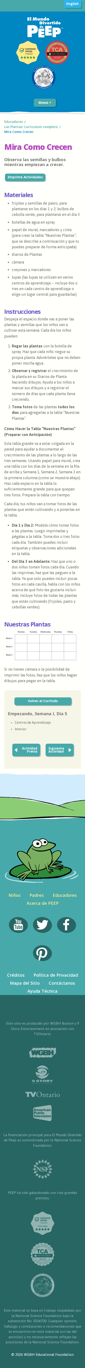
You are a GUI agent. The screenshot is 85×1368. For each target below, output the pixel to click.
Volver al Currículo (43, 701)
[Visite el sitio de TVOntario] (43, 1094)
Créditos (16, 975)
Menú (43, 102)
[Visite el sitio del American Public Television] (42, 1113)
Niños (14, 895)
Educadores (13, 122)
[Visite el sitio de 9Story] (42, 1074)
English (72, 3)
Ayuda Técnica (42, 991)
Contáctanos (62, 983)
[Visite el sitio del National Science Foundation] (42, 1169)
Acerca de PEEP (43, 903)
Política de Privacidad (56, 975)
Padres (37, 895)
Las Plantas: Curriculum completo (31, 127)
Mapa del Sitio (25, 983)
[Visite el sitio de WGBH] (42, 1053)
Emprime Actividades (25, 177)
